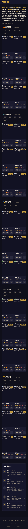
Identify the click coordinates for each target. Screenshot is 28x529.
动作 (10, 30)
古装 (5, 117)
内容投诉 (23, 520)
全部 (5, 30)
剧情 (5, 380)
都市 (10, 117)
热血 (10, 292)
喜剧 (20, 30)
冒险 (20, 292)
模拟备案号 (14, 523)
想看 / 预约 (5, 57)
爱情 (20, 117)
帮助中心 (11, 520)
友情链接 (17, 520)
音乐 (11, 205)
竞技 (16, 205)
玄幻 (5, 292)
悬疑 (5, 33)
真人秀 (5, 205)
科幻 (15, 30)
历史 (20, 380)
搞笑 (15, 292)
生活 (21, 205)
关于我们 (5, 520)
